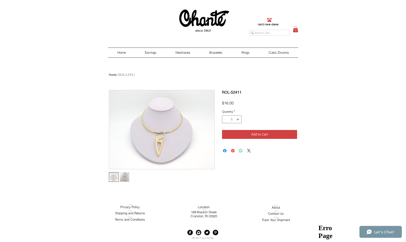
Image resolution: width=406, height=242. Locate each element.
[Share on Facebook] (224, 150)
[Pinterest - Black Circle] (215, 232)
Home (113, 75)
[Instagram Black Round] (198, 232)
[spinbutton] (232, 119)
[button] (295, 29)
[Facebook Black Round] (190, 232)
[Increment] (238, 119)
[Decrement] (225, 119)
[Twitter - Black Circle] (207, 232)
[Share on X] (248, 150)
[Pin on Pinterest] (232, 150)
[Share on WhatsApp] (240, 150)
